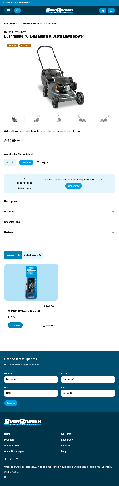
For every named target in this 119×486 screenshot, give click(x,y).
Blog (63, 451)
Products (13, 23)
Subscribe (11, 403)
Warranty (66, 434)
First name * (8, 374)
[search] (17, 10)
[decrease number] (7, 162)
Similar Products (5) (32, 255)
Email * (6, 387)
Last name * (65, 374)
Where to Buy (11, 446)
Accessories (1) (13, 255)
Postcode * (64, 387)
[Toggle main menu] (8, 10)
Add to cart (26, 163)
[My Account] (111, 10)
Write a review (74, 186)
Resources (67, 440)
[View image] (59, 76)
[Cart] (102, 10)
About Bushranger (14, 451)
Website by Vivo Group (11, 472)
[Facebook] (5, 458)
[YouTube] (17, 458)
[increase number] (12, 162)
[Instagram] (11, 458)
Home (6, 23)
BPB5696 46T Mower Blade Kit (24, 311)
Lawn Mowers (24, 23)
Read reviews (96, 180)
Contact (65, 446)
